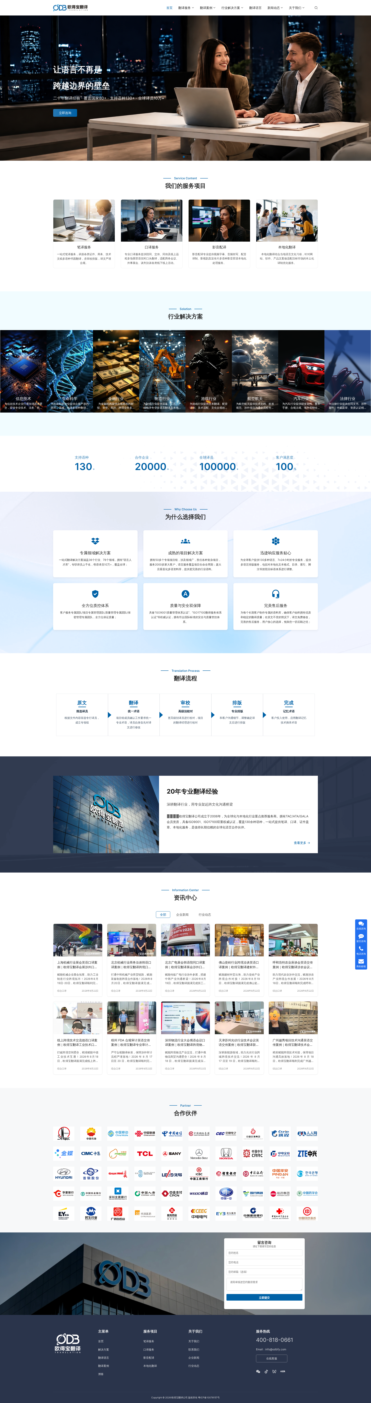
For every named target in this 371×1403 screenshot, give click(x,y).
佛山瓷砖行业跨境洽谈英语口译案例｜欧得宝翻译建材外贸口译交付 (239, 964)
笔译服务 (84, 247)
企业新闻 (193, 1357)
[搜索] (316, 8)
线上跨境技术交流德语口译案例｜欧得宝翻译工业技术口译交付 (77, 1042)
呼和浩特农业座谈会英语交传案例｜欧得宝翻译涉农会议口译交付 (293, 964)
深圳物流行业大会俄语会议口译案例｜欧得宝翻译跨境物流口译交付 (185, 1042)
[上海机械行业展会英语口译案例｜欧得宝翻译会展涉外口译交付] (77, 940)
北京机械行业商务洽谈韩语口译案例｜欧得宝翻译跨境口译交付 (131, 964)
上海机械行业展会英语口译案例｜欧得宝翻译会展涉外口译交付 (77, 964)
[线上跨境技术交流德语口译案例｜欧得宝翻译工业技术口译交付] (77, 1017)
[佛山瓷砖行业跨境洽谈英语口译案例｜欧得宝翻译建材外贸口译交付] (239, 940)
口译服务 (152, 247)
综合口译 (61, 990)
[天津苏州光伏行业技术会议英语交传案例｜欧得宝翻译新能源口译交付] (239, 1017)
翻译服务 (184, 8)
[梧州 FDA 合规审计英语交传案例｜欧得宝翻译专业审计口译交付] (131, 1017)
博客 (101, 1374)
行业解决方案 (230, 8)
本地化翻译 (287, 247)
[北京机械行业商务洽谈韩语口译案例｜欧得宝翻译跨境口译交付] (131, 940)
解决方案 (103, 1349)
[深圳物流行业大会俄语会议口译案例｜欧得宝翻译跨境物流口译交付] (185, 1017)
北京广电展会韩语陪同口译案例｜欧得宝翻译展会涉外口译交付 (185, 964)
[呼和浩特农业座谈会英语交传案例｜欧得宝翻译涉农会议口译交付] (293, 940)
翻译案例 (206, 8)
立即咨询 (65, 113)
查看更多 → (302, 843)
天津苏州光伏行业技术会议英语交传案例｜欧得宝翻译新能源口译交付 (239, 1042)
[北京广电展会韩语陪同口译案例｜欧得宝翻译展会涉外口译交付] (185, 940)
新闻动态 (273, 8)
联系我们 (193, 1349)
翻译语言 (255, 8)
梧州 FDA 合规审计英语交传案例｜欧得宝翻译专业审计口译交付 (131, 1042)
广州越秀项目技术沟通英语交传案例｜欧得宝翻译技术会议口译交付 (293, 1042)
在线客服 (271, 1358)
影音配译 (219, 247)
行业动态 (193, 1365)
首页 (169, 8)
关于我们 (295, 8)
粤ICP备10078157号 (209, 1397)
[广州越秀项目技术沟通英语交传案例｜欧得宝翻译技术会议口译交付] (293, 1017)
